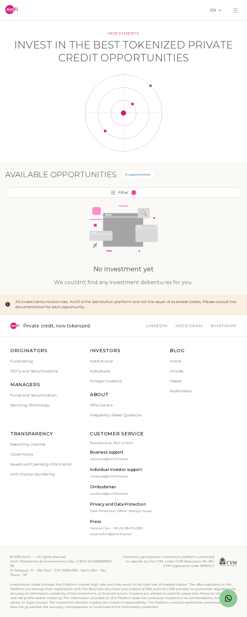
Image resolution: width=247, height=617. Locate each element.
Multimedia (180, 390)
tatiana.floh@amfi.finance (111, 534)
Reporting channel (27, 444)
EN (213, 10)
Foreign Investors (106, 380)
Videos (175, 380)
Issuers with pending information (41, 464)
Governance (21, 454)
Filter (126, 192)
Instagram (189, 325)
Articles (176, 371)
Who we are (101, 405)
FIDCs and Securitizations (34, 371)
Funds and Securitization (33, 395)
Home (175, 361)
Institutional (101, 361)
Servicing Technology (30, 405)
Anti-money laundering (32, 474)
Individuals (100, 371)
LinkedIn (157, 325)
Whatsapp (223, 325)
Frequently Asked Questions (116, 415)
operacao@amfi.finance (109, 459)
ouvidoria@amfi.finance (109, 493)
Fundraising (21, 361)
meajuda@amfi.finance (109, 476)
